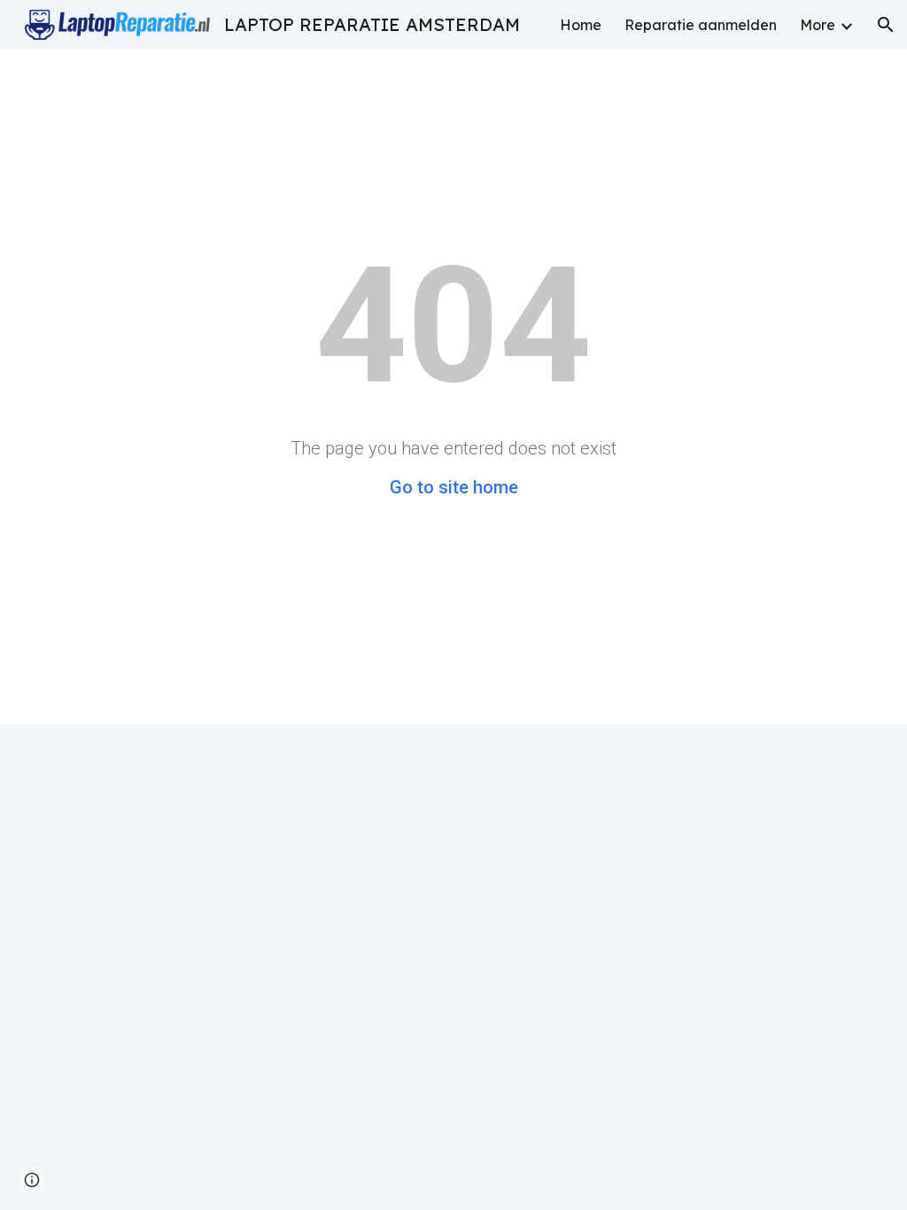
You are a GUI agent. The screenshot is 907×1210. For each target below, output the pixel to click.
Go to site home (454, 487)
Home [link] (580, 25)
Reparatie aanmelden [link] (700, 25)
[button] (885, 25)
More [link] (817, 25)
